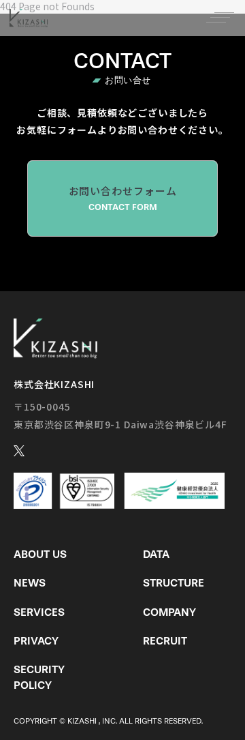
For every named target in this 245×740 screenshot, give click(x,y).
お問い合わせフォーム (123, 197)
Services (39, 612)
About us (40, 554)
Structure (173, 582)
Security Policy (39, 677)
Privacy (36, 640)
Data (156, 554)
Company (169, 612)
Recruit (165, 640)
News (30, 582)
